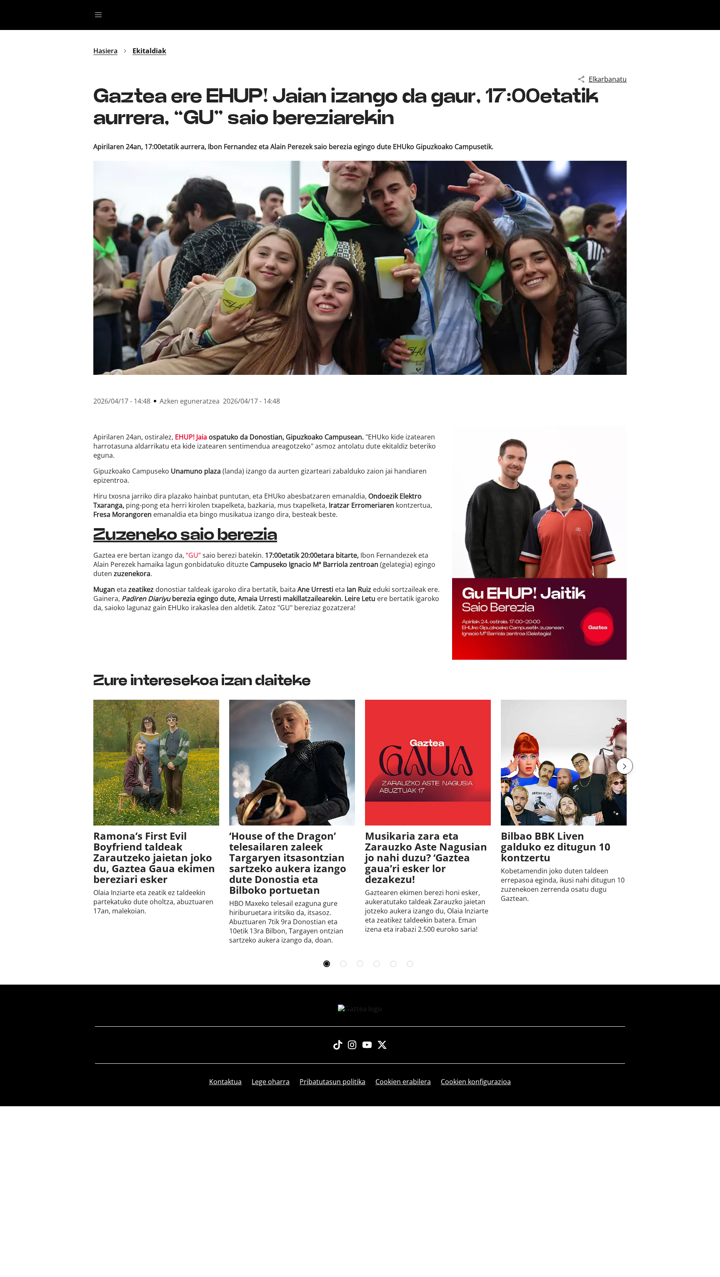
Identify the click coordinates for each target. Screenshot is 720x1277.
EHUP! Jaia (191, 436)
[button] (624, 766)
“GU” (193, 555)
